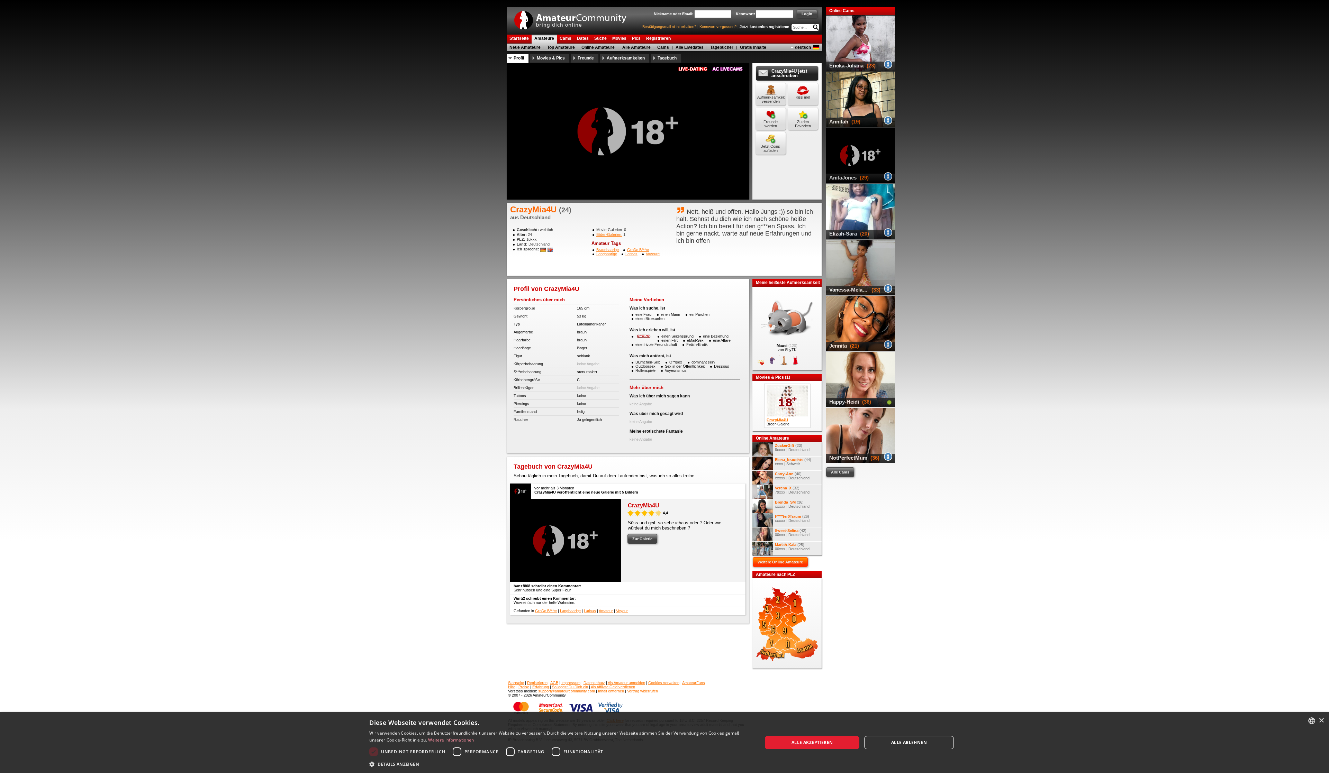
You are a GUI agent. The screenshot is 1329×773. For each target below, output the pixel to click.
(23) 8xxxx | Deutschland (792, 447)
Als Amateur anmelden (626, 683)
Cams (663, 47)
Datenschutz (594, 683)
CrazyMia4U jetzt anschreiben (789, 73)
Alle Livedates (690, 47)
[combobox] (1311, 720)
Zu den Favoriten (803, 124)
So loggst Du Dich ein (570, 687)
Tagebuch (667, 58)
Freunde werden (770, 124)
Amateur (606, 611)
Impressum (570, 683)
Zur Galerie (642, 539)
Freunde (586, 58)
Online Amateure (598, 47)
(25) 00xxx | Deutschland (792, 547)
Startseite (516, 683)
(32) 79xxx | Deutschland (792, 490)
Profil (519, 58)
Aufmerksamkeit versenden (771, 99)
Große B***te (638, 250)
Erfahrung (540, 687)
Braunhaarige (607, 250)
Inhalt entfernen (611, 691)
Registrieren (537, 683)
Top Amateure (561, 47)
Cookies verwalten (663, 683)
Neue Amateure (525, 47)
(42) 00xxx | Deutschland (792, 532)
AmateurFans (693, 683)
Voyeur (622, 611)
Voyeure (653, 254)
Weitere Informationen (451, 740)
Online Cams (842, 10)
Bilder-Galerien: (609, 234)
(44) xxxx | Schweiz (793, 462)
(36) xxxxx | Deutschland (792, 504)
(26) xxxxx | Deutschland (792, 518)
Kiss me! (803, 97)
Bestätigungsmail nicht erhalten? (669, 27)
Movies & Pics (551, 58)
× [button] (1321, 720)
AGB (554, 683)
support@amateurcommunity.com (566, 691)
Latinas (631, 254)
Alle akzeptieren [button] (812, 742)
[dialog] (664, 742)
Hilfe (511, 687)
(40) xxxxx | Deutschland (792, 476)
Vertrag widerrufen (642, 691)
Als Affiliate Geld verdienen (613, 687)
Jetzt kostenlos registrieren (764, 27)
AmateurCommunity (574, 18)
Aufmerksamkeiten (626, 58)
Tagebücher (721, 47)
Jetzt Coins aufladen (770, 148)
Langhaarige (606, 254)
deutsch (803, 47)
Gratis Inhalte (753, 47)
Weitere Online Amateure (780, 562)
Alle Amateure (636, 47)
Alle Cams (840, 472)
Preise (523, 687)
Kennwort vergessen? (717, 27)
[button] (560, 764)
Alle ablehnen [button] (909, 742)
